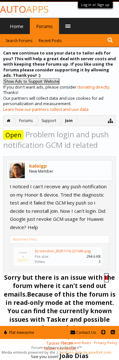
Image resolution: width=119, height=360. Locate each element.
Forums (44, 26)
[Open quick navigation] (110, 121)
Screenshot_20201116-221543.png (63, 250)
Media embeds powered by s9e (28, 352)
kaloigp (38, 165)
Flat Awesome (21, 332)
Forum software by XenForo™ (56, 347)
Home (16, 26)
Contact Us (85, 332)
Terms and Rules (76, 342)
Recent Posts (50, 40)
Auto (24, 9)
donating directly (93, 87)
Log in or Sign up (95, 4)
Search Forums (19, 40)
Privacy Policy (105, 342)
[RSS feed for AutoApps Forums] (112, 332)
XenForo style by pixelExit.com (85, 352)
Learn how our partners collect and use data (46, 109)
